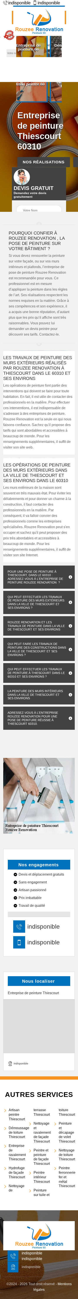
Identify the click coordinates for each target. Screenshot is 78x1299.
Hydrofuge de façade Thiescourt (17, 1172)
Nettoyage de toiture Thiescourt (67, 1154)
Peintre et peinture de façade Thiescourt (42, 1157)
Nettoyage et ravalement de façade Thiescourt (42, 1132)
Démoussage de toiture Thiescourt (17, 1132)
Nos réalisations (44, 162)
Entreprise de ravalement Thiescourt (17, 1152)
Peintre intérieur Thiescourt (42, 1177)
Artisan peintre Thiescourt (17, 1114)
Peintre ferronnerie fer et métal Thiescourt (67, 1177)
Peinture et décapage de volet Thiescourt (67, 1132)
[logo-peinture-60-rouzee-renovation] (39, 21)
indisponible (19, 2)
